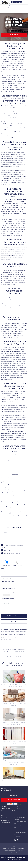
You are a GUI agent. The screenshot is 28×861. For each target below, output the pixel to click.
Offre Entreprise (5, 820)
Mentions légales (6, 848)
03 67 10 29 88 (14, 35)
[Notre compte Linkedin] (15, 840)
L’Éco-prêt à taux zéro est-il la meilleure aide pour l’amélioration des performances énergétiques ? (14, 762)
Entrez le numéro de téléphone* (9, 575)
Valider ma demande (14, 616)
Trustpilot (5, 532)
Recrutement (17, 810)
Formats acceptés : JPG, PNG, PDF (10, 592)
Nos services (17, 836)
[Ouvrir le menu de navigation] (25, 2)
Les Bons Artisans (13, 845)
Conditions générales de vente (10, 850)
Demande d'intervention (14, 799)
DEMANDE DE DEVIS (14, 795)
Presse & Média (5, 817)
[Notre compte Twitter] (21, 840)
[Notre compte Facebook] (18, 840)
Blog (2, 815)
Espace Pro (17, 808)
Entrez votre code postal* (7, 581)
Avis (2, 825)
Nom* (2, 568)
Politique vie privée (13, 852)
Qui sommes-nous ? (6, 808)
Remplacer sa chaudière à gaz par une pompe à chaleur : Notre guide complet (14, 685)
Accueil (6, 6)
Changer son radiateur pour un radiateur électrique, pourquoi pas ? (14, 723)
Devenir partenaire (5, 822)
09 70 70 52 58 (18, 2)
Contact (3, 827)
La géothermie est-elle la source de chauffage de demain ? (14, 704)
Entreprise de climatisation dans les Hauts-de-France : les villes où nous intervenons (16, 8)
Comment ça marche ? (7, 810)
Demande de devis (14, 30)
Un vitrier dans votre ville (20, 830)
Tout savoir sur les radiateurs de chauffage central (14, 742)
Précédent (14, 621)
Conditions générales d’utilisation (17, 848)
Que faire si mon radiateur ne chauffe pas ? (14, 780)
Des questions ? (5, 813)
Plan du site (20, 850)
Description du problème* (7, 598)
